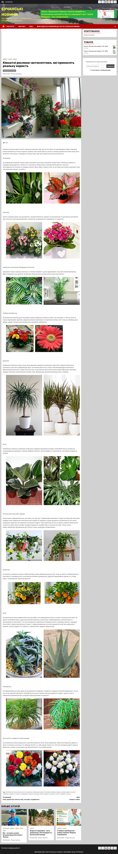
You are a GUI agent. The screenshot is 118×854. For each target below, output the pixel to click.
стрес (57, 794)
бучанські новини (50, 792)
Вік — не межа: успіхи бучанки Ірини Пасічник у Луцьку (12, 835)
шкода (68, 794)
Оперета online (74, 798)
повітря (30, 794)
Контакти (10, 26)
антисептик (29, 792)
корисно (11, 794)
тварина (62, 794)
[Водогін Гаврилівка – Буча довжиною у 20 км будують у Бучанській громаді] (41, 817)
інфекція (5, 794)
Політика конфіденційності (10, 848)
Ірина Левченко (16, 840)
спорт (4, 830)
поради (15, 59)
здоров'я (5, 59)
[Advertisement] (41, 44)
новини (10, 59)
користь (18, 794)
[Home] (3, 26)
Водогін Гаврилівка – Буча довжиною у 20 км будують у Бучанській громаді (41, 833)
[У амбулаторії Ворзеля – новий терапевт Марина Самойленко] (68, 817)
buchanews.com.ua (19, 792)
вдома (58, 792)
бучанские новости (39, 792)
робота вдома (44, 794)
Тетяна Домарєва (17, 74)
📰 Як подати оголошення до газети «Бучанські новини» (58, 26)
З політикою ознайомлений (100, 70)
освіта (21, 828)
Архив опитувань (89, 35)
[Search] (115, 26)
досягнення (6, 828)
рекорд (36, 794)
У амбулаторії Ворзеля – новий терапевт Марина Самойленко (66, 833)
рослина (51, 794)
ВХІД (31, 26)
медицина (24, 794)
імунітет (73, 792)
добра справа (66, 792)
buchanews (9, 792)
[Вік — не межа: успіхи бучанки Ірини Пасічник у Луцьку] (14, 817)
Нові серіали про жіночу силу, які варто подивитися (21, 798)
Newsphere (67, 852)
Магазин (21, 26)
